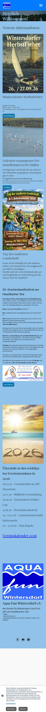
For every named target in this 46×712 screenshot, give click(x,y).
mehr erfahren (8, 385)
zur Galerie (7, 187)
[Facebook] (17, 639)
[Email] (28, 639)
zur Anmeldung (9, 116)
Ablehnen (23, 709)
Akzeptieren (11, 709)
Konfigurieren (11, 703)
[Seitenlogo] (6, 5)
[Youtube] (23, 639)
